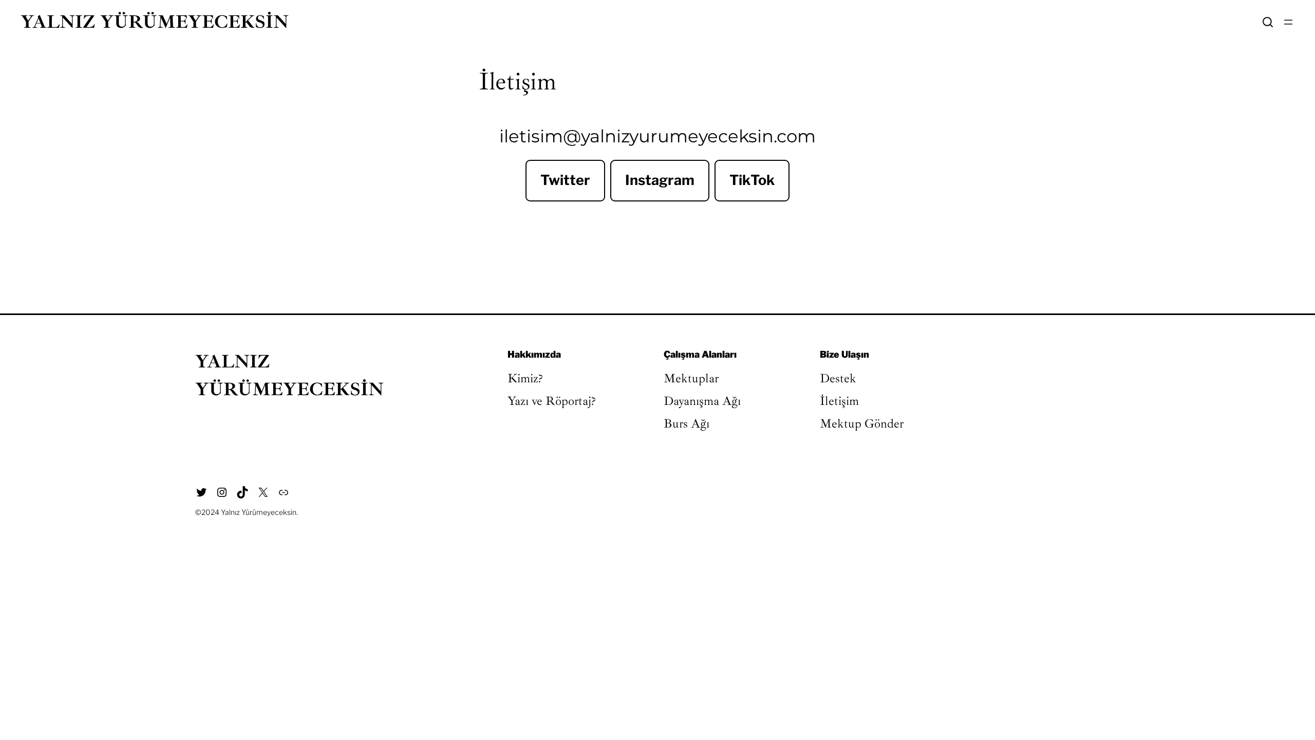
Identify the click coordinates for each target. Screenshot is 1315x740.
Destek (838, 378)
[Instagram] (222, 492)
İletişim (839, 401)
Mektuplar (691, 378)
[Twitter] (201, 492)
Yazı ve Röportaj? (552, 401)
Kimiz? (525, 378)
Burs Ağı (686, 423)
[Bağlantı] (283, 492)
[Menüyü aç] (1288, 22)
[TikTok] (242, 492)
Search (1267, 22)
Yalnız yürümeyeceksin (155, 21)
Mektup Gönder (862, 423)
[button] (565, 180)
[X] (263, 492)
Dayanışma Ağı (702, 401)
